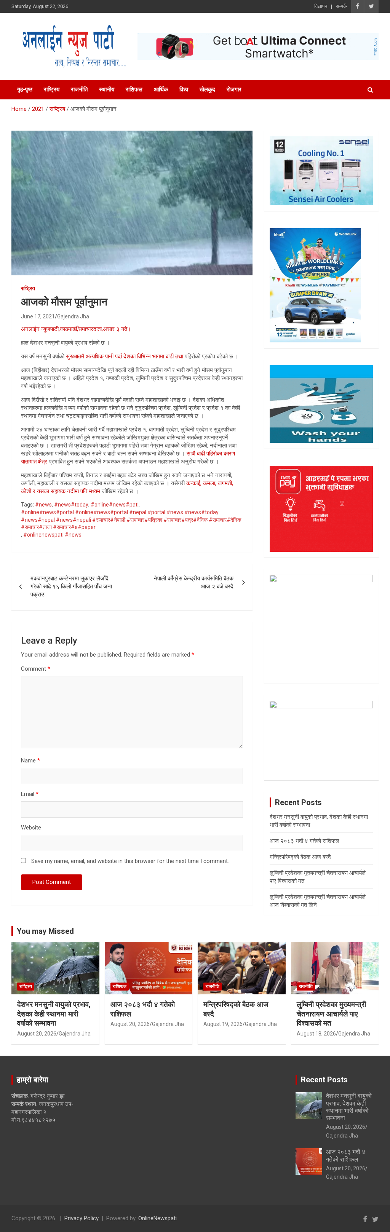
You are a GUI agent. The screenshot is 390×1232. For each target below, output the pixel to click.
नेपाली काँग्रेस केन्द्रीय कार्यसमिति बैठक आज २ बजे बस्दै (193, 582)
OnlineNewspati (157, 1218)
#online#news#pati (115, 505)
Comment (35, 668)
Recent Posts (324, 1079)
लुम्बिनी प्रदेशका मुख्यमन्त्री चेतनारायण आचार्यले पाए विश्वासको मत (331, 1013)
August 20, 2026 (36, 1034)
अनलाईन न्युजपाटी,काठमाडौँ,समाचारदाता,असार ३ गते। (76, 329)
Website (31, 827)
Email (29, 794)
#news (43, 505)
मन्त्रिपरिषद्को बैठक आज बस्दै (300, 856)
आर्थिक (161, 89)
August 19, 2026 (223, 1024)
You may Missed (45, 931)
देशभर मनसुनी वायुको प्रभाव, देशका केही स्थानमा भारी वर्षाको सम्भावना (54, 1013)
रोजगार (234, 89)
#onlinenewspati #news (52, 535)
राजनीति (79, 89)
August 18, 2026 (316, 1034)
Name (30, 760)
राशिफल (134, 89)
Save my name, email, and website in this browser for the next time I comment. (130, 861)
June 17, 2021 (38, 316)
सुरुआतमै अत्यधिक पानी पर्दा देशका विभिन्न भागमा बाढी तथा (125, 356)
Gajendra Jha (73, 316)
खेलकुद (207, 89)
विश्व (183, 89)
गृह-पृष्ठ (24, 89)
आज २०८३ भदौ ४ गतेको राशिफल (304, 840)
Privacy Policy (81, 1218)
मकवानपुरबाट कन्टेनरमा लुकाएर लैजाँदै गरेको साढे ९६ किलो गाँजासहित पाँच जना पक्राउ (71, 586)
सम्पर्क (341, 6)
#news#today (71, 505)
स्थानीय (106, 89)
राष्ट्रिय (51, 89)
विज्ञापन (320, 6)
